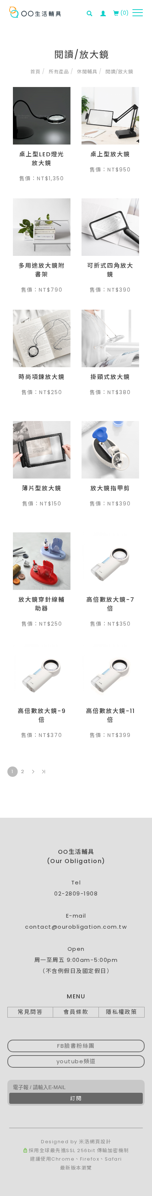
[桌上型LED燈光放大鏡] (41, 116)
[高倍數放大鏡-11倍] (110, 672)
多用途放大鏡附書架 (41, 270)
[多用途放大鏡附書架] (41, 227)
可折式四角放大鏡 (110, 270)
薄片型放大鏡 (42, 488)
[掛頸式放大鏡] (110, 338)
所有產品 (59, 71)
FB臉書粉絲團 (76, 1046)
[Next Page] (33, 771)
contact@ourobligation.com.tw (76, 927)
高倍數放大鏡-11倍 (110, 715)
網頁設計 (100, 1141)
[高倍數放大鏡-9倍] (41, 672)
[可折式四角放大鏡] (110, 227)
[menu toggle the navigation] (137, 13)
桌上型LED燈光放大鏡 (41, 158)
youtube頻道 (76, 1061)
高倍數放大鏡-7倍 (110, 604)
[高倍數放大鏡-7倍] (110, 561)
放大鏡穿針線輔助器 (41, 604)
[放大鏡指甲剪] (110, 450)
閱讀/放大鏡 (119, 71)
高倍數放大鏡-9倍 (42, 715)
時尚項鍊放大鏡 (41, 377)
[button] (92, 9)
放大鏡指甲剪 (110, 488)
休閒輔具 (87, 71)
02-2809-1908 (76, 893)
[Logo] (35, 11)
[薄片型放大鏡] (41, 450)
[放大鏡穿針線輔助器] (41, 561)
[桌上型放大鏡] (110, 116)
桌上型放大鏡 (110, 154)
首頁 (35, 71)
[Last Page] (43, 771)
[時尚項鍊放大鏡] (41, 338)
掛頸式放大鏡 (110, 377)
